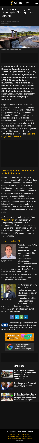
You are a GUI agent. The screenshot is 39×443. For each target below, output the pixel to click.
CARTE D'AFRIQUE (15, 434)
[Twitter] (17, 317)
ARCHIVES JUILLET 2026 (14, 438)
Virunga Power (7, 220)
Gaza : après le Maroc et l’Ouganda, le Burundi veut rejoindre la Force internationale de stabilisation (25, 374)
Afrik (3, 19)
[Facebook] (12, 317)
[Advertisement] (19, 58)
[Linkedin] (26, 317)
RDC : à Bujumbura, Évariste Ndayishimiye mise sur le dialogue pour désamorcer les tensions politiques (25, 397)
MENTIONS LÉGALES (25, 436)
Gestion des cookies (27, 438)
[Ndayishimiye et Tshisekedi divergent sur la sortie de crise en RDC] (7, 386)
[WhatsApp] (21, 317)
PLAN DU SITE (25, 434)
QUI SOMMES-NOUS (13, 436)
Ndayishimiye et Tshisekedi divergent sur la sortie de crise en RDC (25, 385)
